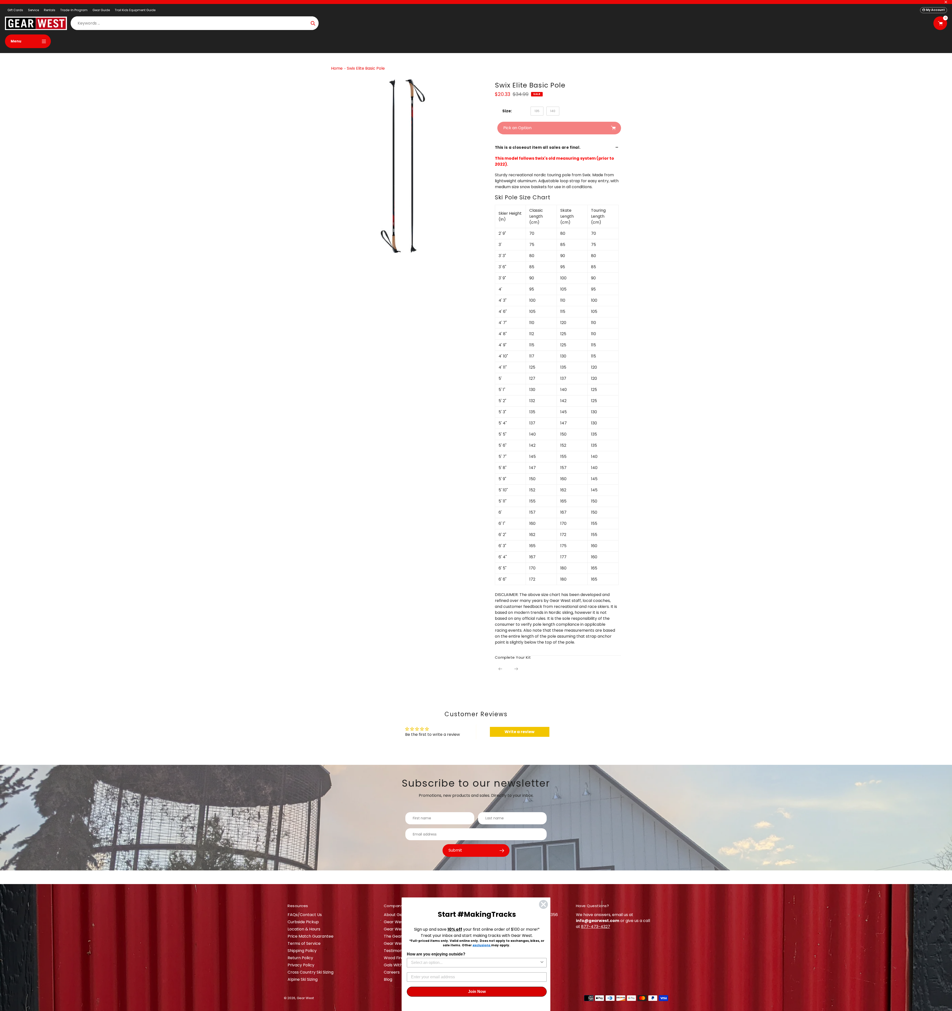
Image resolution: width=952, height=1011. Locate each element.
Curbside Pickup (303, 922)
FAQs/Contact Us (305, 915)
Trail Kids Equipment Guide (135, 10)
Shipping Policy (302, 950)
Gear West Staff (399, 943)
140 (552, 111)
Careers (392, 972)
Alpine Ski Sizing (303, 979)
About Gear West (401, 915)
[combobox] (475, 962)
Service (33, 10)
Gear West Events (401, 929)
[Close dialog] (543, 904)
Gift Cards (15, 10)
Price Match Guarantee (310, 936)
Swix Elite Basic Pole (366, 68)
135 (537, 111)
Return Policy (300, 958)
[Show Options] (541, 962)
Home (337, 68)
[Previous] (500, 668)
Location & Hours (304, 929)
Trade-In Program (74, 10)
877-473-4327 (595, 926)
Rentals (49, 10)
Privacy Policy (301, 965)
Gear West (305, 998)
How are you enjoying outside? (436, 954)
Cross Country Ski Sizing (310, 972)
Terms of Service (304, 943)
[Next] (516, 668)
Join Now (477, 991)
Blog (388, 979)
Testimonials (396, 950)
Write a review (520, 732)
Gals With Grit (397, 965)
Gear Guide (101, 10)
